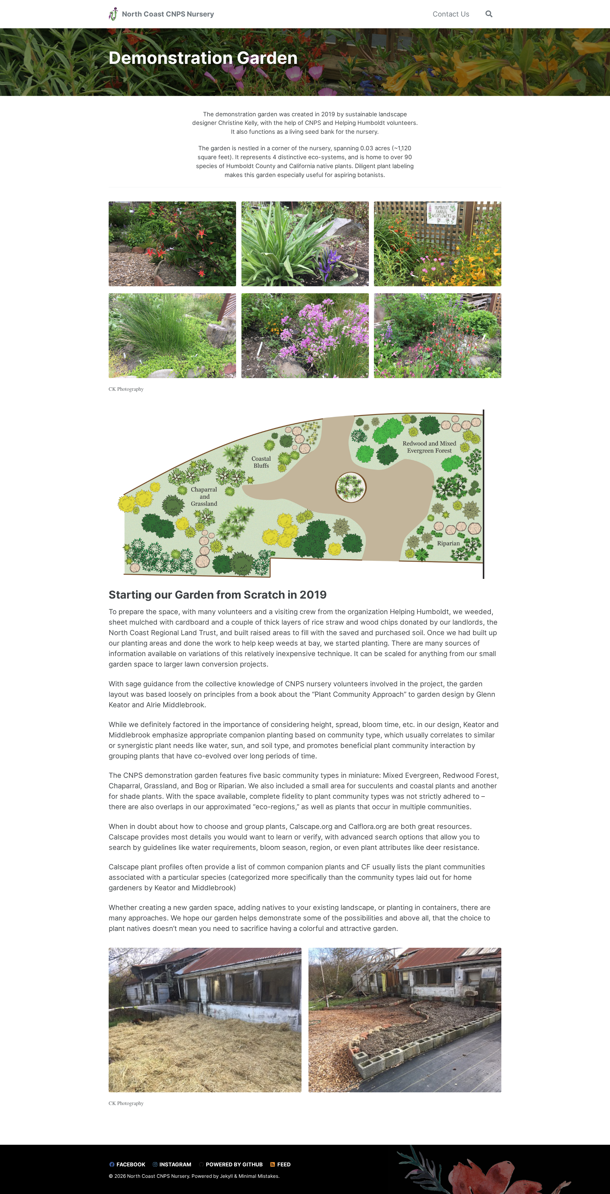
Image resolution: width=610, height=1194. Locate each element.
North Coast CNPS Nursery (168, 14)
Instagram (174, 1164)
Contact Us (451, 14)
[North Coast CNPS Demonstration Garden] (172, 247)
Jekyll (226, 1176)
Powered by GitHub (234, 1164)
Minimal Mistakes (258, 1176)
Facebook (130, 1164)
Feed (283, 1164)
